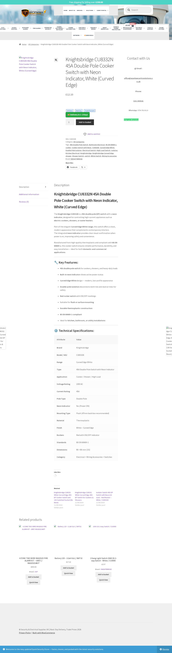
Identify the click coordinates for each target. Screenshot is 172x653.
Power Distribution (70, 28)
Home (65, 10)
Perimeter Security (48, 28)
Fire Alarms (37, 28)
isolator (114, 150)
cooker (68, 147)
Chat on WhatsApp (131, 120)
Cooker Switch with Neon (81, 147)
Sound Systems (161, 28)
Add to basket (85, 122)
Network (76, 35)
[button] (56, 60)
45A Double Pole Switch (79, 145)
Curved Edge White (107, 147)
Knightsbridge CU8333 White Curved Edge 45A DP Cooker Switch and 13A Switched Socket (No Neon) (63, 497)
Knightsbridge (86, 153)
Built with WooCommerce (44, 632)
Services (79, 10)
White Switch (96, 156)
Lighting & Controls (82, 28)
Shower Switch (78, 156)
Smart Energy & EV (105, 28)
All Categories (33, 44)
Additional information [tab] (29, 194)
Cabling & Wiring (93, 28)
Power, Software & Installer (59, 28)
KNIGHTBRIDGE (76, 159)
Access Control (14, 28)
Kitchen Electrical (72, 153)
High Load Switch (103, 150)
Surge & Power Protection (116, 28)
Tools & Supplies (150, 28)
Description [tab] (24, 187)
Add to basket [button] (33, 577)
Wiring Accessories (109, 156)
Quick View (33, 582)
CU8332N (95, 147)
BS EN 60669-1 (111, 145)
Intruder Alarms (25, 28)
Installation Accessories (127, 28)
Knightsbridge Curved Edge (103, 153)
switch (87, 156)
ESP (36, 572)
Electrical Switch (89, 150)
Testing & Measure (138, 28)
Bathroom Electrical (97, 145)
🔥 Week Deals (88, 35)
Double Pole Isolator (74, 150)
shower (68, 156)
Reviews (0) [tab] (24, 201)
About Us (72, 10)
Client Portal (101, 10)
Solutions (89, 10)
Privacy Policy (25, 632)
